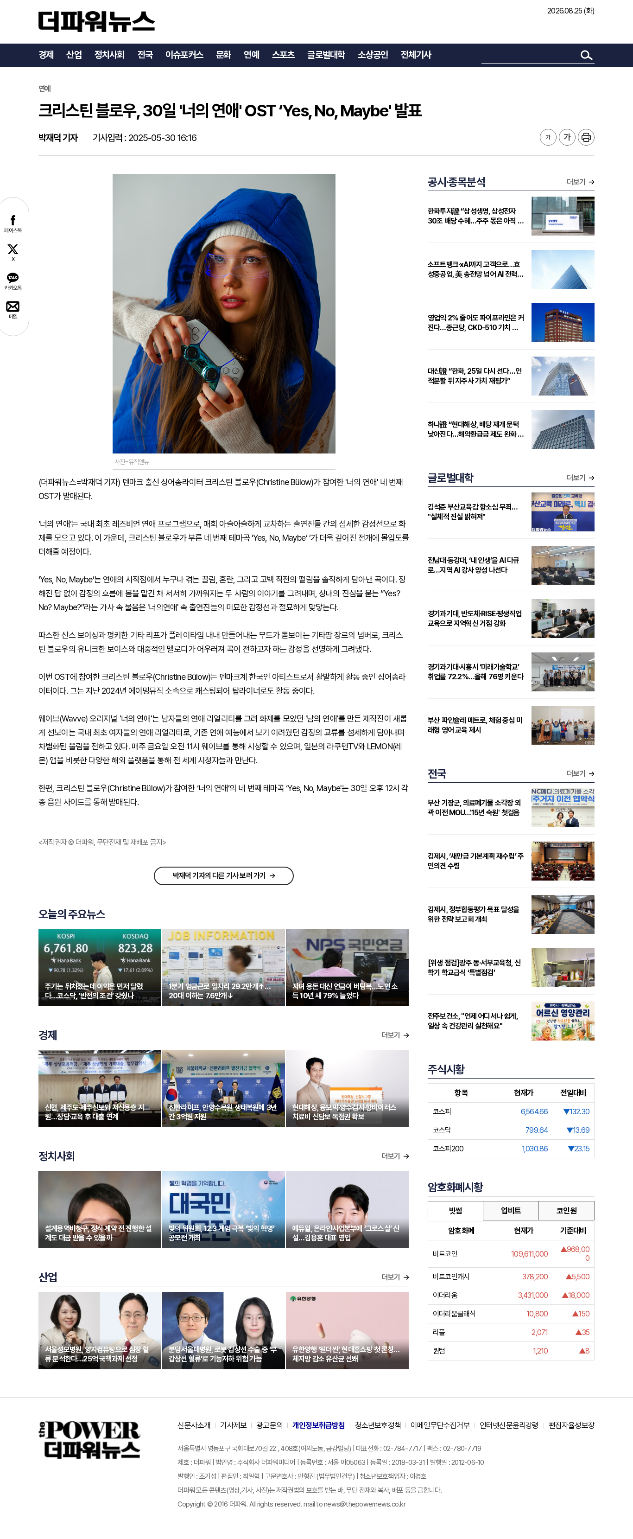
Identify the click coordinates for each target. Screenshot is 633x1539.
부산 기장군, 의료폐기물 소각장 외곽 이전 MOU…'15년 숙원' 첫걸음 (474, 807)
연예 (251, 54)
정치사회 (110, 54)
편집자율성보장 (572, 1425)
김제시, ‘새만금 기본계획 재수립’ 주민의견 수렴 (476, 861)
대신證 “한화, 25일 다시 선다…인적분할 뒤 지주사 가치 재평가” (474, 376)
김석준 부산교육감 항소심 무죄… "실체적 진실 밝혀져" (472, 512)
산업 (73, 54)
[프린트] (586, 137)
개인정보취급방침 (318, 1425)
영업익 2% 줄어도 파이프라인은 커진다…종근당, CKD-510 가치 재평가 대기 (476, 322)
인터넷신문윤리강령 (509, 1425)
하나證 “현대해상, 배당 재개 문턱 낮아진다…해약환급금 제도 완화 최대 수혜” (476, 429)
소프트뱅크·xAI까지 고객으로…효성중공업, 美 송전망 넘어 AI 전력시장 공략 (475, 269)
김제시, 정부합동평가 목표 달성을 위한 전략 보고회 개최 (473, 914)
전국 (145, 54)
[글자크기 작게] (548, 137)
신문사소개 (193, 1425)
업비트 (511, 1210)
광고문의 (269, 1425)
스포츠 (283, 54)
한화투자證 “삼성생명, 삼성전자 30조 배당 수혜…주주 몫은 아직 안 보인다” (476, 216)
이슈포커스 (184, 54)
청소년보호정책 (378, 1425)
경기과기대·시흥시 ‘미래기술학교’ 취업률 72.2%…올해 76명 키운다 (475, 672)
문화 (223, 54)
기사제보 (233, 1425)
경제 (45, 54)
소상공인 (373, 54)
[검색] (586, 55)
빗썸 (455, 1210)
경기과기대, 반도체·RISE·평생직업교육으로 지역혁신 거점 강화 (474, 618)
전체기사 (416, 54)
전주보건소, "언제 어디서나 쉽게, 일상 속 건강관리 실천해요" (473, 1021)
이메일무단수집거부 (440, 1425)
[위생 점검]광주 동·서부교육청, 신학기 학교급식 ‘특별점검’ (474, 967)
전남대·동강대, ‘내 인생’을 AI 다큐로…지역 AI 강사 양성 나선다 (473, 565)
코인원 (566, 1210)
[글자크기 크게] (567, 137)
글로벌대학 (326, 54)
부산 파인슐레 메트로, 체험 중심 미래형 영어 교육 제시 (475, 725)
